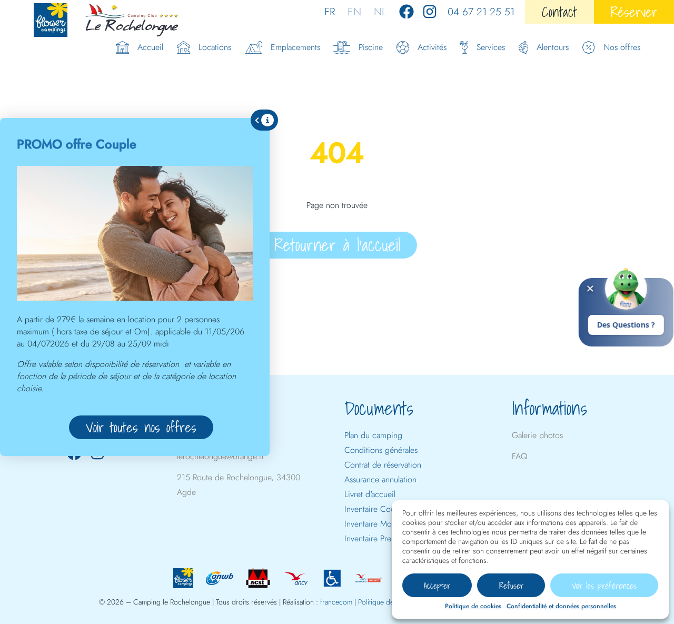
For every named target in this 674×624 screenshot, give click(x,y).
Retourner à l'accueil (337, 245)
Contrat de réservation (382, 465)
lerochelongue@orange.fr (220, 456)
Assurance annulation (380, 479)
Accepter (437, 585)
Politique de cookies (473, 606)
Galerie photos (537, 435)
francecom (336, 602)
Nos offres (621, 47)
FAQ (520, 456)
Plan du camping (373, 435)
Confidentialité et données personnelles (561, 606)
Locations (215, 47)
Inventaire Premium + (381, 538)
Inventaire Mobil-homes (384, 524)
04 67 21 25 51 (481, 11)
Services (491, 47)
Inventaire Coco (372, 509)
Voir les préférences (604, 585)
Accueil (150, 47)
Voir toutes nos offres (141, 427)
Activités (432, 47)
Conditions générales (381, 450)
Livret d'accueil (369, 494)
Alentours (553, 47)
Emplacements (295, 47)
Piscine (371, 47)
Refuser (511, 585)
